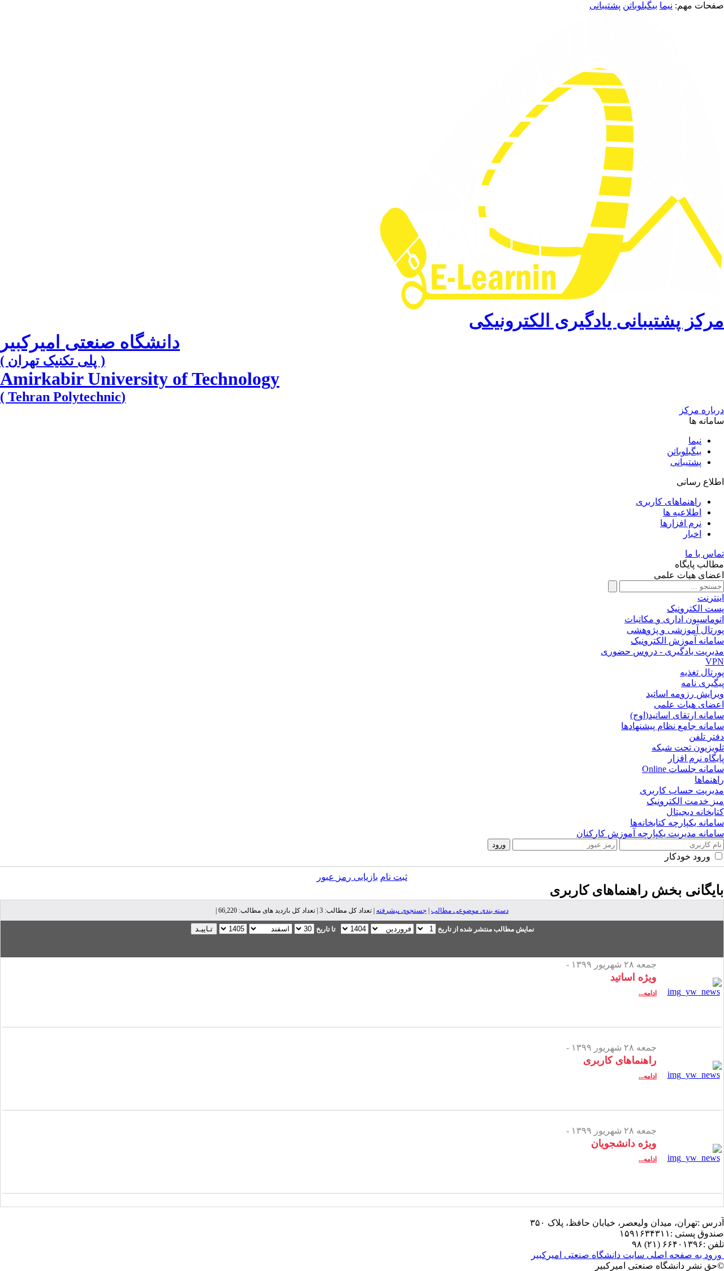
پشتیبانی (604, 5)
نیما (666, 5)
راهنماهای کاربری (668, 501)
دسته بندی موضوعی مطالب (469, 910)
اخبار (692, 534)
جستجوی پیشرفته (401, 910)
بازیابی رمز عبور (347, 877)
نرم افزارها (680, 523)
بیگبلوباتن (640, 5)
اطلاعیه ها (682, 512)
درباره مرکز (701, 410)
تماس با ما (704, 553)
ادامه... (648, 993)
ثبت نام (393, 877)
